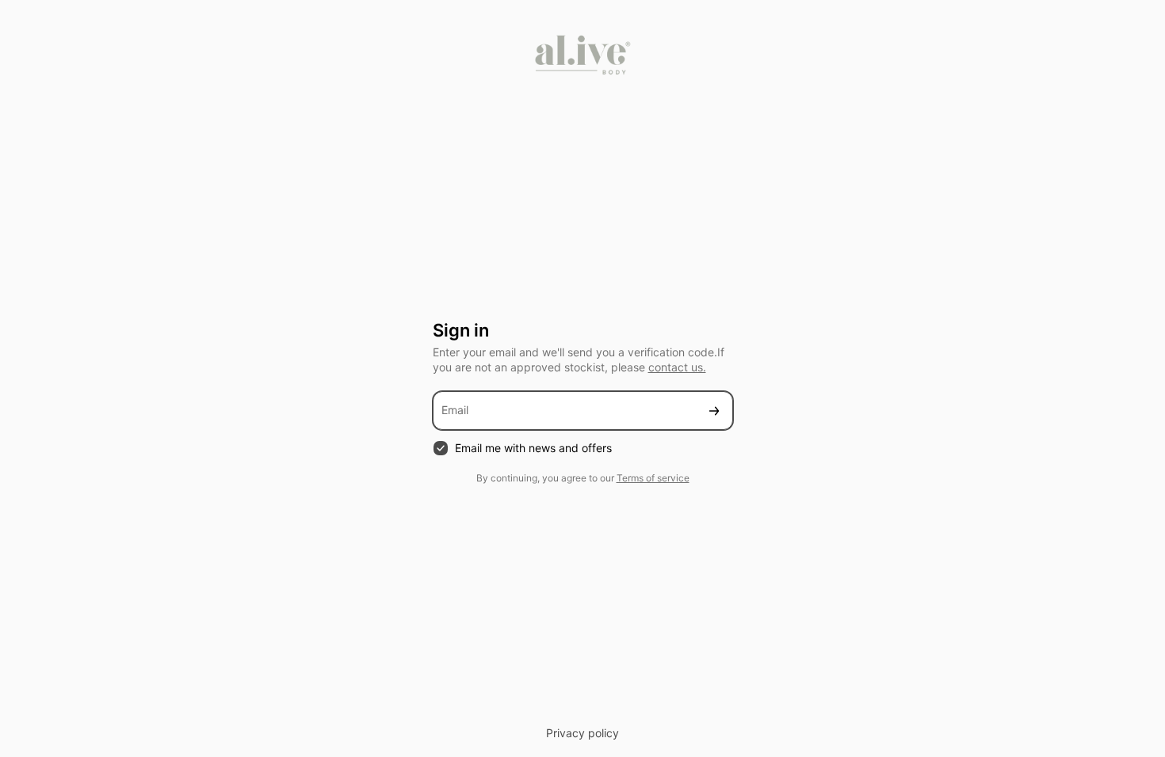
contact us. (677, 367)
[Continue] (714, 410)
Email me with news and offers (533, 448)
